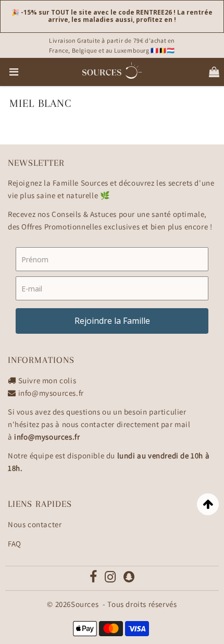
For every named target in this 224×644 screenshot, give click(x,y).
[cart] (214, 72)
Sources (84, 604)
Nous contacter (34, 524)
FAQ (14, 544)
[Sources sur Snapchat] (129, 579)
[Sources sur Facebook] (94, 579)
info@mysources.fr (51, 393)
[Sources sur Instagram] (110, 579)
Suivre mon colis (47, 380)
